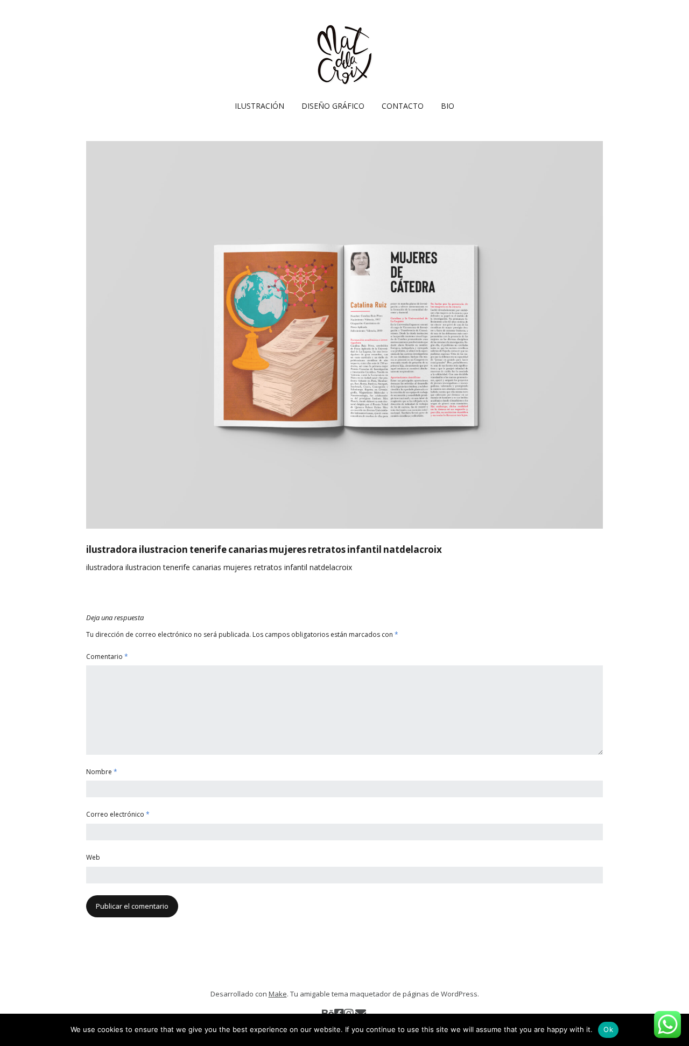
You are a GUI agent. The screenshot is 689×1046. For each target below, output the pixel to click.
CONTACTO (403, 106)
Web (93, 857)
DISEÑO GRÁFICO (332, 106)
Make (278, 994)
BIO (447, 106)
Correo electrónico (118, 814)
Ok (608, 1029)
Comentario (107, 656)
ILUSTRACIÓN (259, 106)
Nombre (101, 771)
